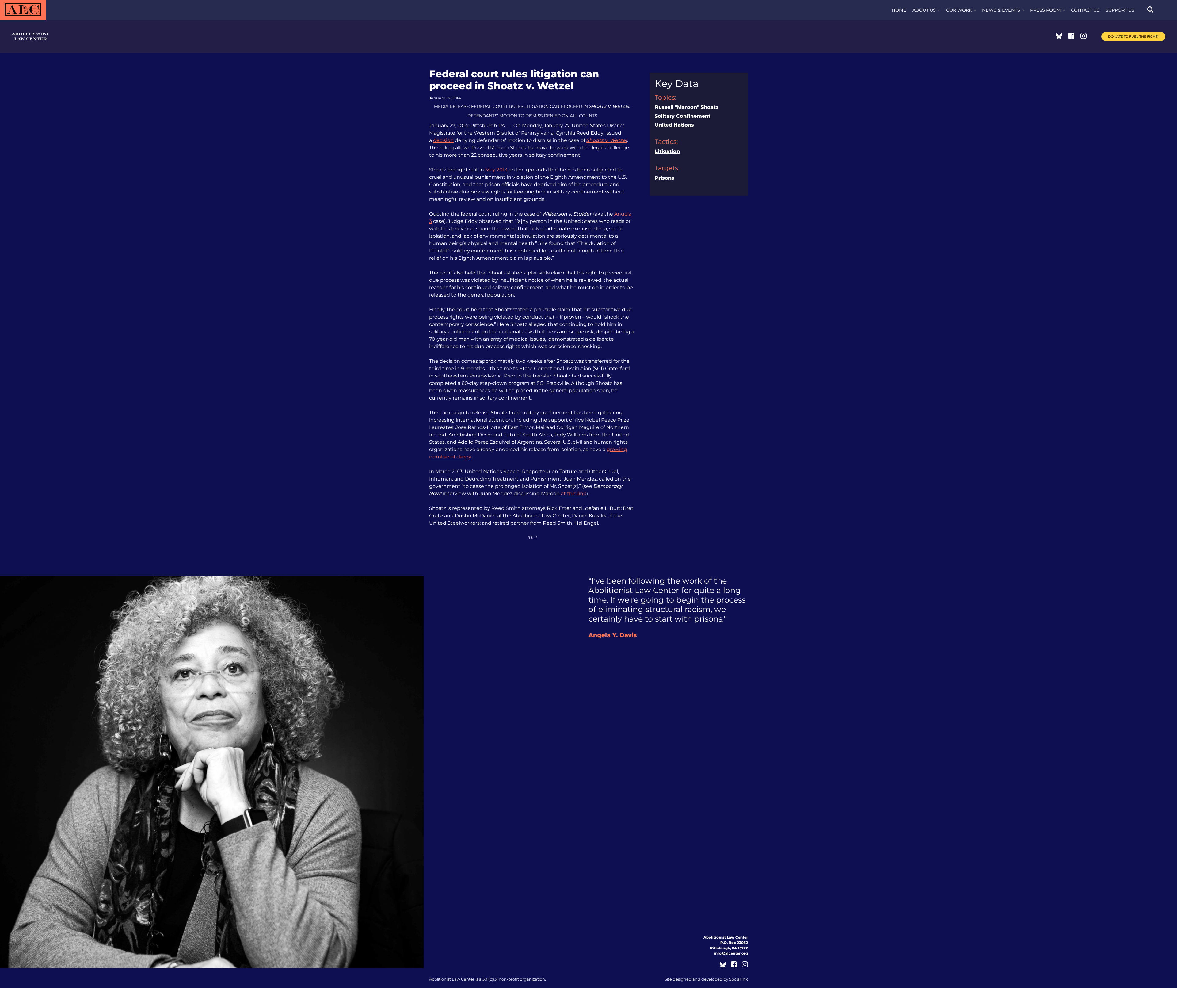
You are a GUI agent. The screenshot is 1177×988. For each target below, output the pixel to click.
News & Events (1001, 10)
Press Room (1045, 10)
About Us (924, 10)
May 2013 (496, 170)
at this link (573, 493)
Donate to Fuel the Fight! (1133, 36)
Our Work (959, 10)
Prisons (664, 178)
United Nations (674, 125)
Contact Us (1085, 10)
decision (443, 140)
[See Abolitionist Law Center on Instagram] (1083, 37)
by (706, 979)
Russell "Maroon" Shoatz (686, 107)
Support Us (1120, 10)
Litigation (667, 151)
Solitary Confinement (682, 116)
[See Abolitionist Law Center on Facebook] (1071, 37)
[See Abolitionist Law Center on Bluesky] (1059, 37)
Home (899, 10)
